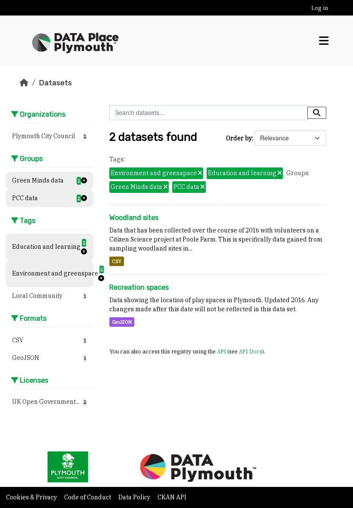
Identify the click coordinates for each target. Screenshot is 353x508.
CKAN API (172, 497)
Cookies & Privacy (32, 497)
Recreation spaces (139, 287)
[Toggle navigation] (323, 41)
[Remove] (200, 173)
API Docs (250, 351)
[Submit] (316, 113)
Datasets (55, 82)
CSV (116, 261)
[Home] (24, 82)
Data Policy (135, 497)
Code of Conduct (88, 497)
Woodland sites (133, 218)
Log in (319, 8)
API (221, 351)
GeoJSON (122, 322)
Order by (239, 138)
